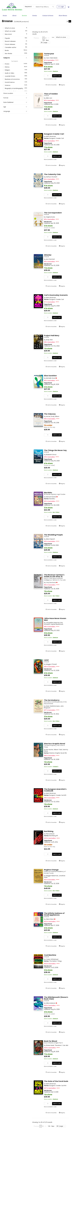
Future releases (10, 44)
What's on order (10, 31)
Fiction (7, 63)
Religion (7, 70)
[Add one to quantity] (50, 76)
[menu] (36, 15)
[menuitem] (5, 15)
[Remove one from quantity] (45, 76)
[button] (15, 36)
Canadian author (10, 47)
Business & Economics (12, 79)
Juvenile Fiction (10, 76)
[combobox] (29, 6)
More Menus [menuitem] (63, 15)
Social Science (10, 82)
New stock (8, 34)
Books (7, 50)
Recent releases (10, 41)
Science (7, 85)
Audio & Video (9, 73)
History (7, 67)
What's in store (10, 28)
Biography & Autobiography (14, 88)
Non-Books (8, 53)
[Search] (53, 7)
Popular (7, 38)
